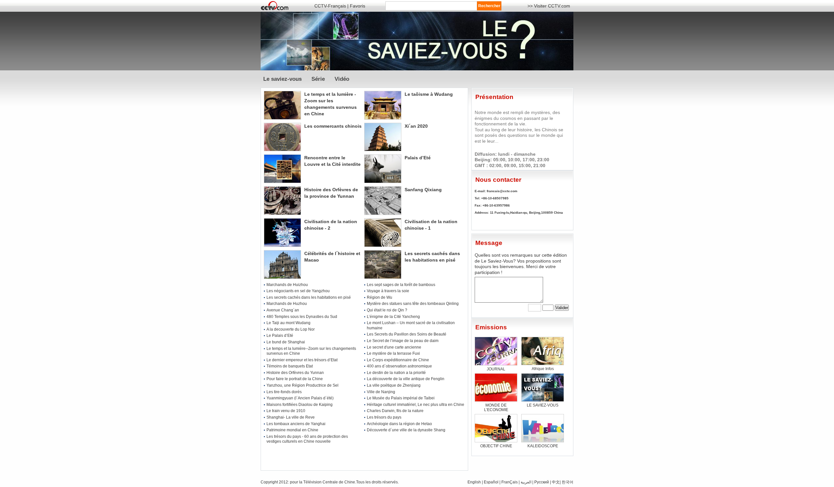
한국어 (567, 482)
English (474, 482)
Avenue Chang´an (282, 310)
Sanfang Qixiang (423, 189)
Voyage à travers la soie (388, 291)
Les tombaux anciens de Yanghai (295, 424)
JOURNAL (496, 369)
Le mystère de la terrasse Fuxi (393, 353)
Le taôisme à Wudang (429, 94)
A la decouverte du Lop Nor (290, 329)
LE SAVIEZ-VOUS (542, 405)
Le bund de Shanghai (285, 342)
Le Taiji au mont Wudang (288, 323)
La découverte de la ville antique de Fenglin (405, 379)
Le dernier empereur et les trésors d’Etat (302, 360)
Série (318, 79)
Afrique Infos (543, 368)
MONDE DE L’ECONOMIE (496, 407)
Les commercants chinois (333, 126)
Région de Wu (379, 297)
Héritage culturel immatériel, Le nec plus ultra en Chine (415, 404)
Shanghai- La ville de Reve (290, 417)
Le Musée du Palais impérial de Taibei (401, 398)
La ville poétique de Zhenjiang (394, 385)
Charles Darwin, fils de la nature (395, 410)
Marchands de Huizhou (287, 284)
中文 (556, 482)
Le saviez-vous (283, 79)
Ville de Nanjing (381, 392)
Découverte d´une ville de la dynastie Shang (406, 430)
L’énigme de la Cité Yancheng (393, 316)
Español (491, 482)
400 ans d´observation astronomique (399, 366)
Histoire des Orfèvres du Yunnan (295, 372)
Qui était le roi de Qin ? (387, 310)
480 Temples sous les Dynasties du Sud (301, 316)
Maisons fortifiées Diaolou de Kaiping (299, 404)
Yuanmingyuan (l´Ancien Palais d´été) (300, 398)
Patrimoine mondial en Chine (292, 430)
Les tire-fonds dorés (284, 392)
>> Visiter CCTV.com (548, 5)
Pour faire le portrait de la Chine (294, 379)
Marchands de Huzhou (286, 303)
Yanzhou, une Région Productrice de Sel (302, 385)
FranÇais (509, 482)
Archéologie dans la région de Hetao (399, 424)
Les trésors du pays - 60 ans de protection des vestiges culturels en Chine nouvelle (307, 439)
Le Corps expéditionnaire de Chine (398, 360)
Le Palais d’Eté (279, 335)
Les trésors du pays (384, 417)
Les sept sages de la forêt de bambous (401, 284)
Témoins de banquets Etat (289, 366)
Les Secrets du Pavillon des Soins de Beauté (406, 334)
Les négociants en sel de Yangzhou (298, 291)
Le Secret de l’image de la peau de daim (403, 340)
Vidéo (342, 79)
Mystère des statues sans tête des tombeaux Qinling (413, 303)
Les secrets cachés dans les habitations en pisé (308, 297)
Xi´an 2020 (416, 126)
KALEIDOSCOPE (542, 446)
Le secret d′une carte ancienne (394, 347)
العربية (526, 482)
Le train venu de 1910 (285, 410)
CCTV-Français (330, 5)
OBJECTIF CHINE (496, 446)
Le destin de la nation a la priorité (396, 372)
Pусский (541, 482)
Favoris (357, 5)
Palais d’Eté (418, 157)
